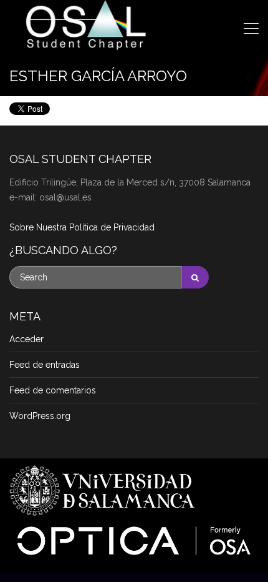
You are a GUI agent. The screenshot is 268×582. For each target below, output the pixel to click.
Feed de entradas (44, 365)
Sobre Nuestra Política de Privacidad (82, 227)
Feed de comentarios (52, 390)
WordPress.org (39, 416)
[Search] (195, 277)
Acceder (26, 339)
